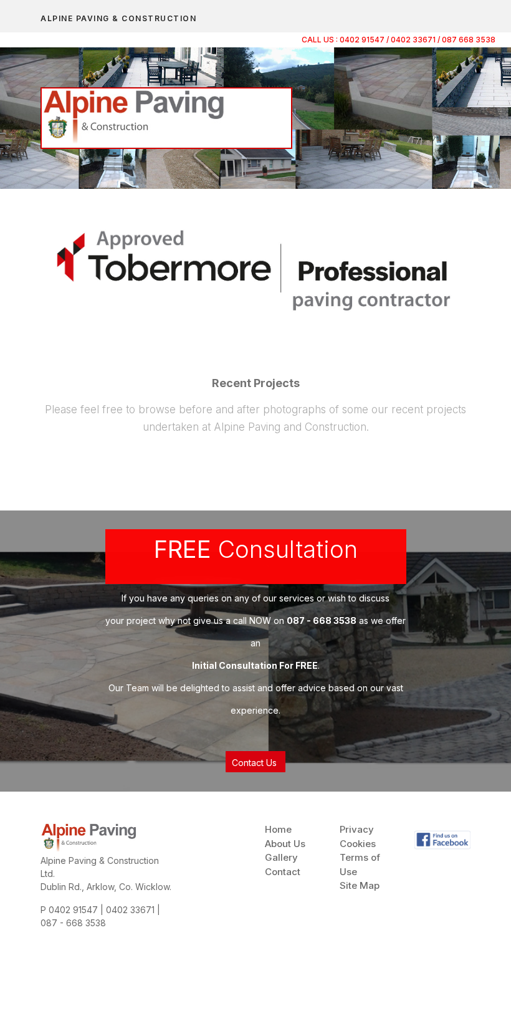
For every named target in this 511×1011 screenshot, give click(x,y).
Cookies (358, 844)
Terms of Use (360, 864)
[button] (255, 761)
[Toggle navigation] (456, 9)
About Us (285, 844)
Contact (282, 872)
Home (278, 829)
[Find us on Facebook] (442, 839)
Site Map (360, 885)
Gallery (281, 857)
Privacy (357, 829)
